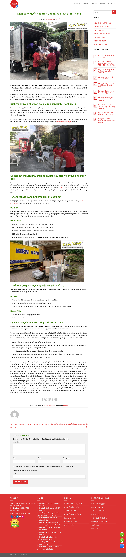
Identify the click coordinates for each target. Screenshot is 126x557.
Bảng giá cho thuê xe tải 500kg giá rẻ (106, 56)
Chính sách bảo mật (98, 511)
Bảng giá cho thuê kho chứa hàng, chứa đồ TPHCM (105, 98)
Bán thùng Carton (99, 37)
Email (40, 458)
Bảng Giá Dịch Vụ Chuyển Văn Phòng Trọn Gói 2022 (106, 120)
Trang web (66, 458)
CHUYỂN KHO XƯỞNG (102, 34)
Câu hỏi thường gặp (98, 504)
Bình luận (16, 442)
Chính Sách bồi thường (99, 518)
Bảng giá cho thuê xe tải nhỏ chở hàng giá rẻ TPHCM (106, 71)
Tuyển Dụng (95, 525)
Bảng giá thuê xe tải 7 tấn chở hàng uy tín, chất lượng (106, 85)
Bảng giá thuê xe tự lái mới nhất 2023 (105, 78)
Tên (14, 458)
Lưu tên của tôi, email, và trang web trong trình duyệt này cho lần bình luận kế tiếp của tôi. (44, 466)
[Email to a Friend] (49, 399)
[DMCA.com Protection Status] (14, 523)
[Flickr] (22, 516)
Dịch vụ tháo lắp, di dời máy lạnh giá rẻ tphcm (105, 113)
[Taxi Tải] (19, 4)
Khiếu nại (94, 529)
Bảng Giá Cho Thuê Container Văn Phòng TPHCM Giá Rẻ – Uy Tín (106, 63)
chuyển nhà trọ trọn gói (63, 121)
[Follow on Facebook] (12, 516)
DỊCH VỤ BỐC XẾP (100, 44)
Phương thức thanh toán (99, 521)
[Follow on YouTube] (20, 516)
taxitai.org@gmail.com (22, 513)
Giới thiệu (77, 4)
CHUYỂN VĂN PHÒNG (101, 26)
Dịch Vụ (85, 4)
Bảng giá (94, 4)
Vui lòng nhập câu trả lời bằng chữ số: (25, 470)
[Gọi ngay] (122, 535)
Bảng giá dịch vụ (96, 514)
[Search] (115, 4)
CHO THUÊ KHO (99, 30)
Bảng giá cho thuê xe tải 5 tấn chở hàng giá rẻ (106, 92)
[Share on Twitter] (45, 399)
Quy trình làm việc (97, 507)
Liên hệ (110, 4)
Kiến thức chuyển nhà (49, 10)
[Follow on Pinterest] (14, 516)
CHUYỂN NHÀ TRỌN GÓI (102, 23)
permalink (66, 405)
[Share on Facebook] (42, 399)
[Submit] (114, 12)
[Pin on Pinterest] (52, 399)
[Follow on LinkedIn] (17, 516)
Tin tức (102, 4)
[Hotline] (122, 540)
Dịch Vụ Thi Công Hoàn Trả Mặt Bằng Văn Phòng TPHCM (106, 106)
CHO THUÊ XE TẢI (100, 41)
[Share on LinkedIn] (55, 399)
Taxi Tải (58, 19)
